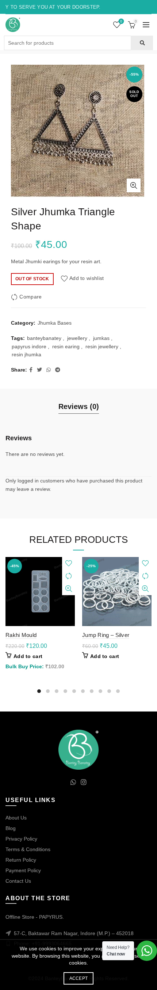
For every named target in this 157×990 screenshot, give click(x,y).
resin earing (66, 346)
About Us (16, 818)
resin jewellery (101, 346)
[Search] (142, 43)
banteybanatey (44, 338)
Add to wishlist (86, 278)
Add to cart (28, 656)
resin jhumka (26, 354)
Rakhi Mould (21, 635)
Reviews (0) (78, 406)
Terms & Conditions (27, 849)
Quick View (68, 588)
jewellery (77, 338)
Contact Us (18, 881)
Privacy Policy (21, 839)
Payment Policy (23, 870)
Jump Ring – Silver (105, 635)
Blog (10, 828)
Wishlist (121, 21)
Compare (30, 297)
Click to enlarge (134, 185)
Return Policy (20, 860)
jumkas (101, 338)
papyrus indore (29, 346)
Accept (78, 978)
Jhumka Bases (55, 323)
